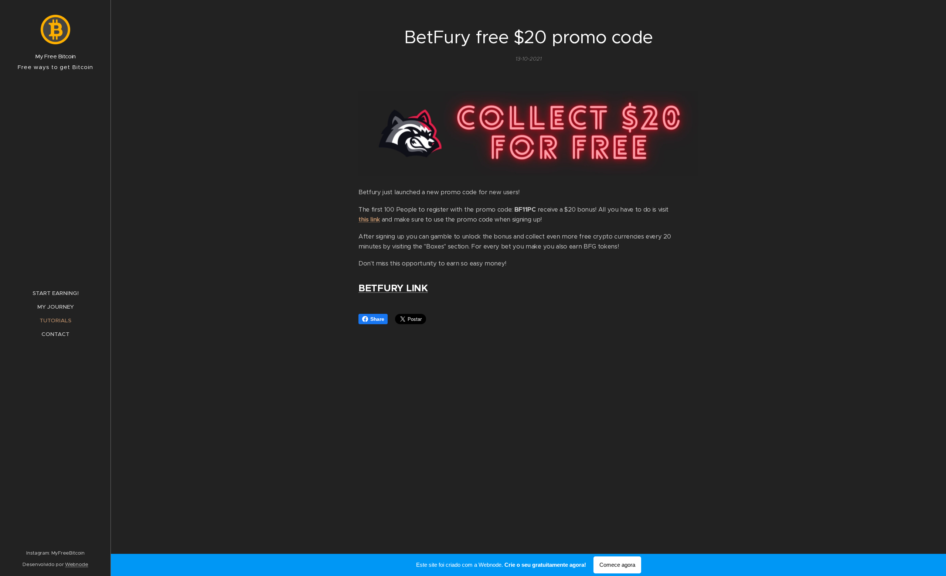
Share (377, 319)
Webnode (76, 564)
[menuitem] (55, 293)
